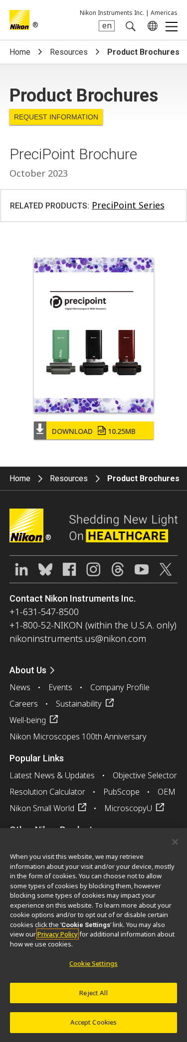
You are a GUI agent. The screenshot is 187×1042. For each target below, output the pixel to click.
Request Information (56, 117)
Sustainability (79, 703)
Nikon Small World (41, 808)
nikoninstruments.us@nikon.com (77, 638)
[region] (93, 935)
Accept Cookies (93, 1022)
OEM (167, 791)
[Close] (175, 842)
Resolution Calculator (47, 791)
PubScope (121, 791)
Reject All (93, 992)
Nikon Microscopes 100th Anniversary (78, 736)
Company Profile (120, 687)
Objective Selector (145, 775)
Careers (23, 703)
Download (94, 431)
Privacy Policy (57, 934)
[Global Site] (151, 25)
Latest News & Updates (52, 775)
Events (60, 687)
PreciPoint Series (128, 205)
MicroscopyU (128, 808)
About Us (27, 670)
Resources (69, 52)
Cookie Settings (93, 963)
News (19, 687)
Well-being (27, 720)
